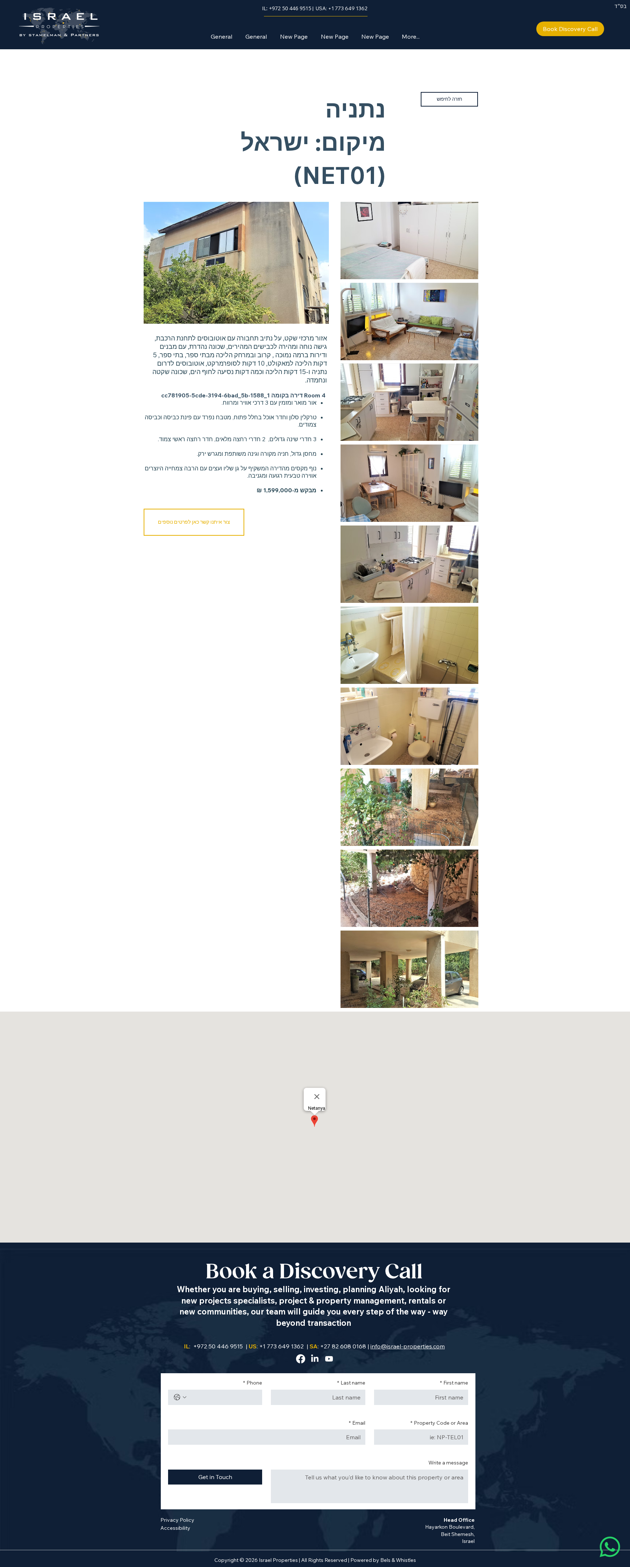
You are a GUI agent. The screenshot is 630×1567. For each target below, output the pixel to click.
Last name (351, 1382)
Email (357, 1423)
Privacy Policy (177, 1520)
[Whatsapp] (610, 1547)
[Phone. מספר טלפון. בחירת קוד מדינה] (180, 1397)
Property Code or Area (439, 1423)
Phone (252, 1382)
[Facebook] (300, 1358)
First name (454, 1382)
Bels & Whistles (398, 1560)
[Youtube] (329, 1358)
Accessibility (175, 1528)
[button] (194, 522)
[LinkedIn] (314, 1358)
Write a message (448, 1462)
